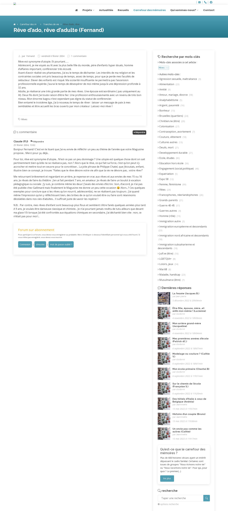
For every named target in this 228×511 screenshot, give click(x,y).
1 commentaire (79, 56)
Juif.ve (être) (169, 253)
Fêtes (165, 189)
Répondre (140, 132)
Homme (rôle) (170, 216)
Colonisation (169, 126)
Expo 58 (166, 179)
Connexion (25, 244)
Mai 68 (165, 269)
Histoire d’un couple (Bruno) (189, 414)
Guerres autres (170, 210)
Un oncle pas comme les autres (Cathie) (186, 430)
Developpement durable (176, 152)
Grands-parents (171, 200)
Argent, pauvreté (171, 105)
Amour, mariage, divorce (176, 94)
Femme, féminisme (172, 184)
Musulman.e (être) (172, 280)
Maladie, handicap (172, 274)
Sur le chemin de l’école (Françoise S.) (186, 385)
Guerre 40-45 (169, 205)
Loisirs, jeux (168, 264)
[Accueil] (14, 24)
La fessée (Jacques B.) (185, 293)
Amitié (165, 89)
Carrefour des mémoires (149, 10)
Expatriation (168, 174)
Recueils (123, 10)
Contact (209, 10)
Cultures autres (171, 142)
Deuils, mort (169, 147)
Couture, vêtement (172, 137)
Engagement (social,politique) (179, 168)
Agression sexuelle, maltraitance (180, 79)
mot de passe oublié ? (61, 244)
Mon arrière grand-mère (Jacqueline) (186, 325)
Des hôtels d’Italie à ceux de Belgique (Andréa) (189, 400)
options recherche (169, 504)
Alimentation (169, 84)
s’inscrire (40, 244)
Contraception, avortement (177, 131)
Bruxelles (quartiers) (173, 116)
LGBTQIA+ (167, 258)
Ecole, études (169, 158)
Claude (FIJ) (20, 141)
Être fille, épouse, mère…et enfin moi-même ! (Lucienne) (189, 309)
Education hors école (174, 163)
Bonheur (167, 110)
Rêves (24, 119)
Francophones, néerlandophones (181, 195)
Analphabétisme (170, 100)
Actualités (106, 10)
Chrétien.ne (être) (172, 121)
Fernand (30, 56)
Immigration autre (172, 221)
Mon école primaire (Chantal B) (190, 369)
